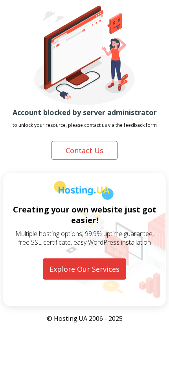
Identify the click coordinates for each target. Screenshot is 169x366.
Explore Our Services (84, 269)
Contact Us (84, 150)
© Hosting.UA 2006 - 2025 (85, 318)
